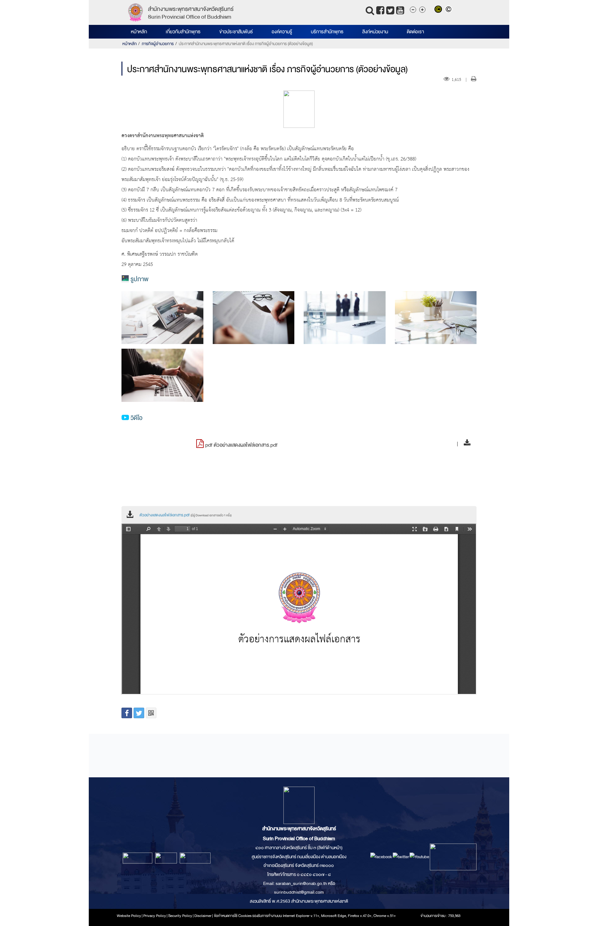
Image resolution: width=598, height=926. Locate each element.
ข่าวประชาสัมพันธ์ (236, 31)
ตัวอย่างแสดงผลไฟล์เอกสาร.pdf (185, 515)
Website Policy (129, 915)
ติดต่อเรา (415, 31)
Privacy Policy (154, 915)
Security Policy (180, 915)
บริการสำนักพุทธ (327, 31)
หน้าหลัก (139, 31)
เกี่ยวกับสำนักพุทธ (183, 31)
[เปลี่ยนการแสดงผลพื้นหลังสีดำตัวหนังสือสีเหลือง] (439, 10)
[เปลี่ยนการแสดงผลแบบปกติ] (449, 10)
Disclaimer (203, 915)
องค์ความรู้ (282, 31)
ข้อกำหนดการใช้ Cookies (233, 915)
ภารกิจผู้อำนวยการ (158, 43)
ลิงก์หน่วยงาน (375, 31)
